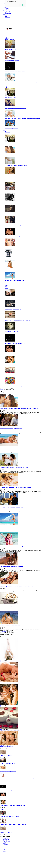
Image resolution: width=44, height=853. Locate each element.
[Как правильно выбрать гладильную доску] (10, 307)
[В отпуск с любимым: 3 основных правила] (9, 623)
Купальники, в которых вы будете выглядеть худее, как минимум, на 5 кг (17, 586)
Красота (4, 843)
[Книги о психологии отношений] (3, 761)
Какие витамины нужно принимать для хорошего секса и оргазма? (18, 386)
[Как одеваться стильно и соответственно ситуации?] (10, 189)
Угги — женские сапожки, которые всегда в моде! (14, 225)
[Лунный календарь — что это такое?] (10, 329)
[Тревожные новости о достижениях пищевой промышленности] (8, 256)
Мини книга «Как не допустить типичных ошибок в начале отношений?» (17, 778)
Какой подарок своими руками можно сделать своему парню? (15, 605)
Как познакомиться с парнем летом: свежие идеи (11, 566)
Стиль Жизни (7, 17)
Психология (7, 22)
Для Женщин (7, 8)
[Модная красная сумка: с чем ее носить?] (3, 814)
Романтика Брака (8, 13)
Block (20, 5)
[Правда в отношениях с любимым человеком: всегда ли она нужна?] (10, 173)
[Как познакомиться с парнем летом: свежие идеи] (9, 564)
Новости (2, 682)
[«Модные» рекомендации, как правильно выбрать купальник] (9, 445)
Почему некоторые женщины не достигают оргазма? (15, 364)
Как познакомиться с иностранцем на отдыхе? (11, 428)
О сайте (4, 849)
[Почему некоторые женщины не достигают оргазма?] (10, 362)
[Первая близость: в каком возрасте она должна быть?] (10, 372)
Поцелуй (6, 12)
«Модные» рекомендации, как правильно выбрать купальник (15, 447)
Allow (24, 5)
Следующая (4, 631)
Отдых (6, 21)
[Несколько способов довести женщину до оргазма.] (9, 659)
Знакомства (5, 3)
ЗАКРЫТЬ (2, 0)
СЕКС (1, 783)
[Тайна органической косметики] (10, 211)
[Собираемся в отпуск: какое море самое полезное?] (10, 278)
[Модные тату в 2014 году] (3, 753)
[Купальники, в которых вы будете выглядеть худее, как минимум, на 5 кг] (9, 584)
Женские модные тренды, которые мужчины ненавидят (13, 824)
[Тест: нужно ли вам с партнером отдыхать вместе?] (9, 505)
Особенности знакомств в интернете (12, 60)
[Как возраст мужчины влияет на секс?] (10, 234)
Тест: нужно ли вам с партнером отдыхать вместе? (12, 507)
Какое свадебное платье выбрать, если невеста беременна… (16, 165)
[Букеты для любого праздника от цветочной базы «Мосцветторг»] (10, 318)
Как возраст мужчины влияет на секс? (12, 236)
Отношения (5, 7)
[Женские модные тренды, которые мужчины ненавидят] (3, 822)
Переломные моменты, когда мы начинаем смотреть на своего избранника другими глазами (22, 118)
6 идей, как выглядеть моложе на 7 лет (12, 247)
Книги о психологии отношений (11, 298)
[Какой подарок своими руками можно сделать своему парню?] (9, 603)
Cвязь (4, 850)
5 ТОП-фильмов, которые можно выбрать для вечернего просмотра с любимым (19, 408)
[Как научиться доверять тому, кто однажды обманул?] (10, 106)
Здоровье (4, 18)
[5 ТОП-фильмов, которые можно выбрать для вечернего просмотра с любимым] (10, 152)
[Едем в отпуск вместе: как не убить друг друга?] (9, 544)
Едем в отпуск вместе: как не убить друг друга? (11, 546)
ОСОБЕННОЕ (3, 809)
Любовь (4, 10)
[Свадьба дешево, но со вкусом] (10, 95)
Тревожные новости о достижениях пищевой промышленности (17, 258)
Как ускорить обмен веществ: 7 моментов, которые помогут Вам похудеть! (19, 269)
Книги (6, 284)
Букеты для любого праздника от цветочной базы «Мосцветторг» (17, 320)
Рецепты (6, 23)
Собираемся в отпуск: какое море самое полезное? (14, 280)
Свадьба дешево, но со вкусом (10, 97)
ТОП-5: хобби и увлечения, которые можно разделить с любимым (15, 487)
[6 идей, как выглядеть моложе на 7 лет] (10, 245)
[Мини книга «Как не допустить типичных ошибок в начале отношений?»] (3, 776)
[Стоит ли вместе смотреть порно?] (9, 744)
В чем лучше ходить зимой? (10, 202)
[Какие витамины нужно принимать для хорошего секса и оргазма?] (10, 383)
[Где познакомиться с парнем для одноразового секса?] (10, 69)
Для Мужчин (7, 9)
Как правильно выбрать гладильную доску (13, 309)
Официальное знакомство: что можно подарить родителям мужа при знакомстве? (21, 82)
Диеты (6, 15)
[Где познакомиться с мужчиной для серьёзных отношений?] (9, 465)
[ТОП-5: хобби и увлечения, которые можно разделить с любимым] (9, 485)
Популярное (5, 282)
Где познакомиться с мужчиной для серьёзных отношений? (14, 467)
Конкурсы (6, 20)
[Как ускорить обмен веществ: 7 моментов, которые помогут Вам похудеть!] (10, 267)
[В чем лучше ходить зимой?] (10, 200)
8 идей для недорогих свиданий (11, 49)
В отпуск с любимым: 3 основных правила (10, 625)
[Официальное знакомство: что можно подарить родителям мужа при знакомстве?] (10, 80)
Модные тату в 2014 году (6, 755)
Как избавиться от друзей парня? (11, 128)
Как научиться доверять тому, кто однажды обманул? (15, 108)
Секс (3, 24)
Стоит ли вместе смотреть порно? (8, 771)
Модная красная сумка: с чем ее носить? (9, 816)
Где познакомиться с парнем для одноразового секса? (15, 71)
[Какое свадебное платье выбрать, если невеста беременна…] (10, 163)
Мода (4, 14)
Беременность (7, 11)
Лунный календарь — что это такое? (12, 331)
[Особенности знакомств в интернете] (10, 58)
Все (5, 36)
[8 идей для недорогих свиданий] (10, 47)
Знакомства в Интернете (9, 39)
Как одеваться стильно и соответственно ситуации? (15, 191)
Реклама (4, 851)
